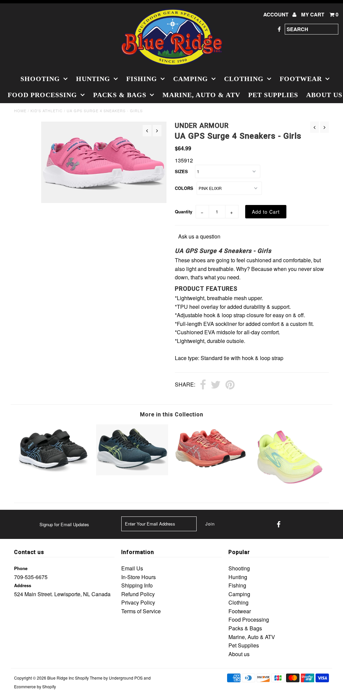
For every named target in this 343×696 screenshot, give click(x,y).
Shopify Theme (88, 678)
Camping (190, 78)
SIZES (181, 171)
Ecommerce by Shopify (35, 686)
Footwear (301, 78)
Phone (20, 568)
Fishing (141, 78)
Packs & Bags (119, 94)
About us (239, 654)
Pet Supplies (273, 94)
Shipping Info (137, 585)
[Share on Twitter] (216, 385)
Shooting (40, 78)
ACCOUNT (276, 14)
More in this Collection (171, 414)
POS (138, 678)
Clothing (244, 78)
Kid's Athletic (46, 110)
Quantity (183, 211)
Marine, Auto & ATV (201, 94)
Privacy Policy (138, 602)
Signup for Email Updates (64, 524)
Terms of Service (141, 611)
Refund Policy (138, 594)
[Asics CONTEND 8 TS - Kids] (53, 471)
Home (20, 110)
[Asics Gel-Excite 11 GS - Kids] (132, 474)
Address (22, 585)
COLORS (184, 188)
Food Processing (42, 94)
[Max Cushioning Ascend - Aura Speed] (290, 485)
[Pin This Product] (229, 385)
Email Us (132, 568)
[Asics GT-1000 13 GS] (211, 469)
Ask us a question (199, 236)
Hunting (93, 78)
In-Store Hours (138, 577)
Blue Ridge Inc (60, 678)
